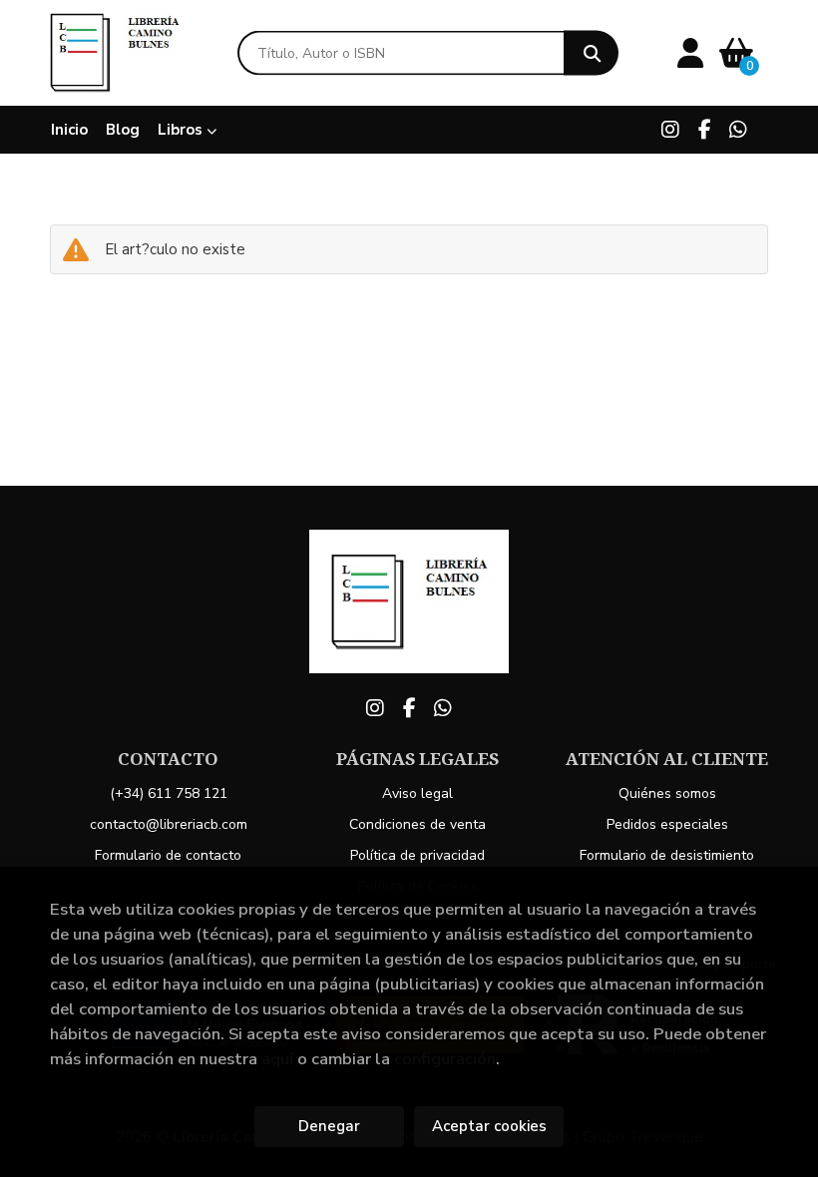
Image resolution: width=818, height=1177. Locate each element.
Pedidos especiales (667, 824)
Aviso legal (417, 793)
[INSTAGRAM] (670, 130)
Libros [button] (182, 130)
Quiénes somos (667, 793)
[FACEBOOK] (704, 130)
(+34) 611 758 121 (168, 793)
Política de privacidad (417, 855)
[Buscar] (591, 53)
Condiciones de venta (417, 824)
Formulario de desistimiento (667, 855)
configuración (445, 1058)
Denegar (329, 1126)
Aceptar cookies (489, 1126)
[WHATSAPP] (738, 130)
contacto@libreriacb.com (168, 824)
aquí (277, 1058)
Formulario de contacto (168, 855)
